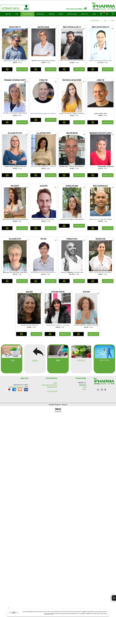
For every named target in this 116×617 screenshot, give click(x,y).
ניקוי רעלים (82, 385)
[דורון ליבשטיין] (71, 271)
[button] (92, 69)
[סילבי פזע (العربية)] (43, 165)
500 (44, 62)
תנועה (58, 360)
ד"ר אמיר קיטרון (15, 27)
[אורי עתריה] (43, 103)
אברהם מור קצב (72, 133)
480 (72, 62)
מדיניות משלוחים (52, 387)
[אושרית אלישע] (43, 56)
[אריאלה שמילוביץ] (58, 323)
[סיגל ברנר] (86, 324)
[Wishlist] (113, 14)
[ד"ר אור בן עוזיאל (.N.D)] (72, 59)
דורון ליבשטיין (71, 238)
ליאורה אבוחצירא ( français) (15, 80)
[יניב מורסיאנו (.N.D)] (100, 216)
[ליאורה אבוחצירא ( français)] (15, 112)
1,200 (101, 62)
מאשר (13, 612)
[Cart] (101, 14)
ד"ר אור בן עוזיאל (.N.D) (72, 27)
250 (44, 168)
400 (15, 168)
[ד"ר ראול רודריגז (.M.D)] (100, 59)
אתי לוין (43, 238)
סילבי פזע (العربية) (43, 133)
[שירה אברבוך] (100, 271)
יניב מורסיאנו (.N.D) (100, 185)
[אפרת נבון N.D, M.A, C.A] (72, 112)
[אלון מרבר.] (43, 218)
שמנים (61, 14)
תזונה (94, 14)
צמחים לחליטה (72, 14)
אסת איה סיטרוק (72, 185)
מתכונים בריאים (52, 391)
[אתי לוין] (43, 271)
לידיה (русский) (15, 238)
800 (15, 62)
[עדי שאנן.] (100, 107)
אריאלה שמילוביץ (58, 291)
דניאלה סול (15, 185)
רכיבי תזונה (84, 14)
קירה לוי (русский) (15, 133)
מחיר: (105, 62)
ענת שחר (29, 291)
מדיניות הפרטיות (48, 614)
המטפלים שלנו (27, 14)
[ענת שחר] (29, 323)
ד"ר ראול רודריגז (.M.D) (100, 27)
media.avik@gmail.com (16, 387)
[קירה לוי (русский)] (14, 165)
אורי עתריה (43, 80)
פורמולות (51, 14)
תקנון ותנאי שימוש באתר (49, 385)
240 (15, 274)
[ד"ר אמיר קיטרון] (15, 59)
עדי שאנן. (100, 80)
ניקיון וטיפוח (40, 14)
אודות (55, 383)
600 (101, 274)
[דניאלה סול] (15, 218)
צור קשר (8, 14)
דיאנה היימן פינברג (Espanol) (100, 133)
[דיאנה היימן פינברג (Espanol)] (100, 165)
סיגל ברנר (86, 291)
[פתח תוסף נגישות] (114, 598)
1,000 (73, 274)
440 (101, 168)
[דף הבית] (103, 6)
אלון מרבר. (43, 185)
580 (101, 221)
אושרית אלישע (43, 27)
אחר (16, 14)
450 (72, 115)
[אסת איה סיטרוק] (72, 218)
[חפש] (107, 14)
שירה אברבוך (100, 238)
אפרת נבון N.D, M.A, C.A (72, 80)
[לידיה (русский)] (15, 271)
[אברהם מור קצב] (72, 165)
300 (44, 274)
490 (44, 221)
